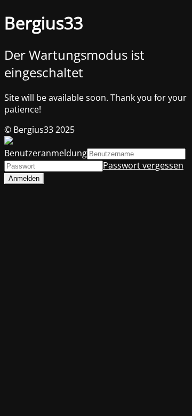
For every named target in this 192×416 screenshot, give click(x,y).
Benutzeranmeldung (45, 153)
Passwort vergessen (143, 165)
